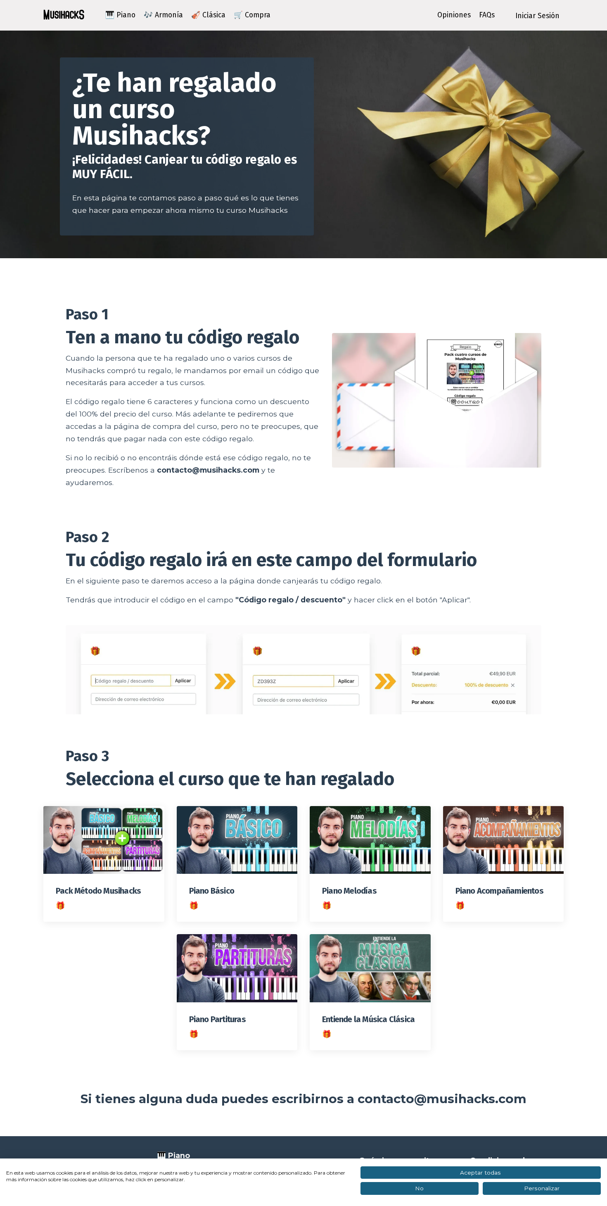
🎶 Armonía (163, 15)
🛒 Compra (252, 15)
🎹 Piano (120, 15)
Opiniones (454, 15)
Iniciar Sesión (537, 16)
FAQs (487, 15)
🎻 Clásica (208, 15)
